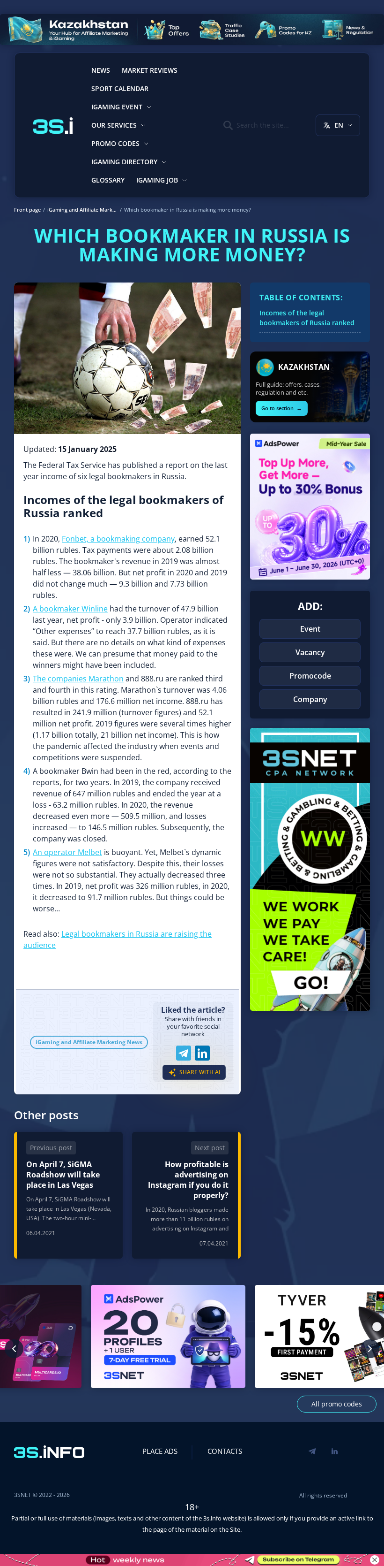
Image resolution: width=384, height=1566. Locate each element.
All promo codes (336, 1403)
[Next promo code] (370, 1348)
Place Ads (159, 1451)
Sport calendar (119, 88)
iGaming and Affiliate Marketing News (89, 1042)
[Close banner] (374, 1560)
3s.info (212, 1518)
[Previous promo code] (14, 1348)
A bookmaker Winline (70, 608)
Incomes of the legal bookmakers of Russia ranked (306, 317)
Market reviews (149, 70)
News (100, 70)
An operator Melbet (67, 852)
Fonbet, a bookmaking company (118, 539)
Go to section (281, 408)
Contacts (224, 1451)
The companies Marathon (78, 678)
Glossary (108, 180)
